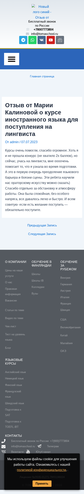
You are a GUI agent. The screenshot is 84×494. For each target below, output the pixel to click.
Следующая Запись (42, 234)
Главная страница (42, 76)
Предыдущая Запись (42, 225)
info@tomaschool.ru (44, 33)
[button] (12, 59)
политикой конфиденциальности (41, 470)
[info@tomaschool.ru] (27, 33)
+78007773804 (43, 29)
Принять (41, 483)
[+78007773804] (27, 29)
